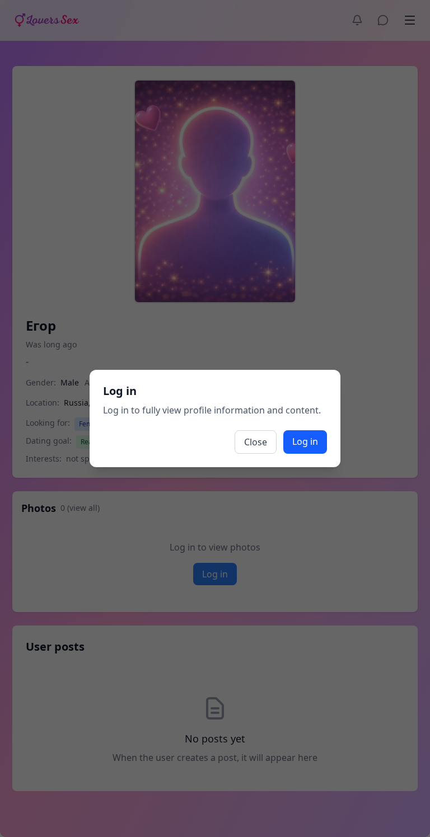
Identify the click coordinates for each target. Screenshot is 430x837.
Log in (305, 441)
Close (255, 442)
